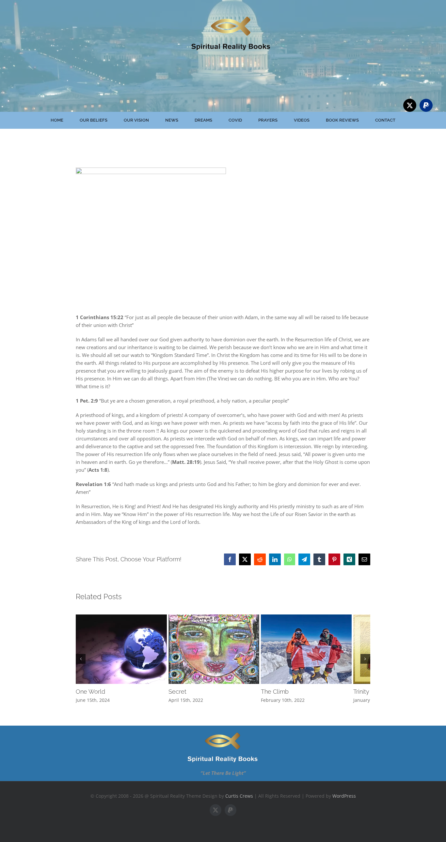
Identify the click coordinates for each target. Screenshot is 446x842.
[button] (81, 661)
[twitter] (409, 105)
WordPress (344, 800)
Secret (184, 696)
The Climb (287, 696)
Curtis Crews (239, 800)
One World (90, 696)
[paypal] (426, 105)
